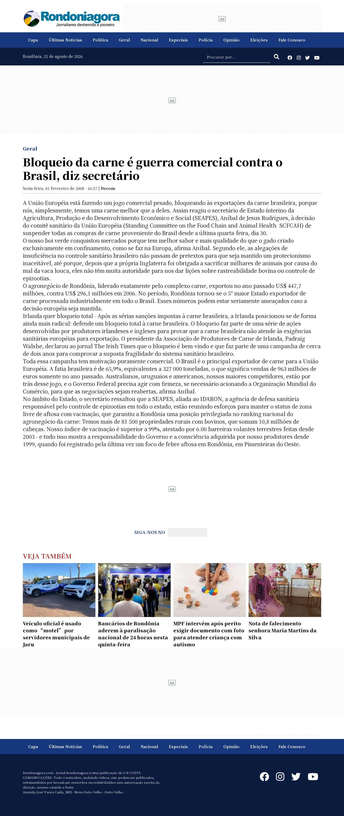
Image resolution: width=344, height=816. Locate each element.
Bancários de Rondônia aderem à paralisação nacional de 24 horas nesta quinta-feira (133, 634)
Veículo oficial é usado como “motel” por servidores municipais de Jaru (56, 634)
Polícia (206, 40)
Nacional (149, 40)
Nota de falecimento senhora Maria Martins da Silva (283, 630)
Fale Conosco (291, 40)
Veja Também (47, 555)
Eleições (259, 40)
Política (100, 40)
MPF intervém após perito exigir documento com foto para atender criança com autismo (208, 634)
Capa (33, 40)
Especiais (178, 40)
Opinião (231, 40)
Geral (124, 40)
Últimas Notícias (65, 40)
